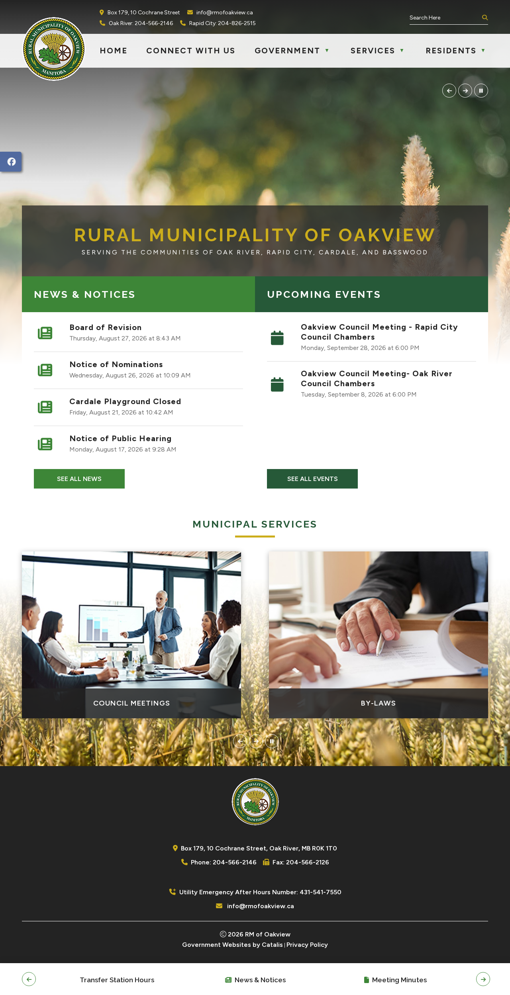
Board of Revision (105, 327)
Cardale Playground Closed (125, 401)
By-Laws (131, 703)
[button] (484, 18)
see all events (312, 479)
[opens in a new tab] (11, 162)
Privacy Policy (307, 944)
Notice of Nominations (116, 364)
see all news (79, 479)
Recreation (378, 703)
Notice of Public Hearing (120, 438)
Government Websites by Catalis (232, 944)
